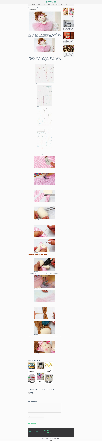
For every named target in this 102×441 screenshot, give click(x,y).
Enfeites (49, 4)
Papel (45, 4)
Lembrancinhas (62, 4)
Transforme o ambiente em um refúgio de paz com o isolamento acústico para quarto (68, 41)
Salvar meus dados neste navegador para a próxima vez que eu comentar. (41, 420)
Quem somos (46, 430)
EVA (66, 4)
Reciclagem (34, 4)
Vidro (53, 4)
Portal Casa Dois (47, 355)
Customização (39, 4)
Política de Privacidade (48, 432)
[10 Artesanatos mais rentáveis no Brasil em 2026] (68, 14)
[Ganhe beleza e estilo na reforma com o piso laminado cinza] (68, 26)
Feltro (57, 4)
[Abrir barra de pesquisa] (69, 5)
